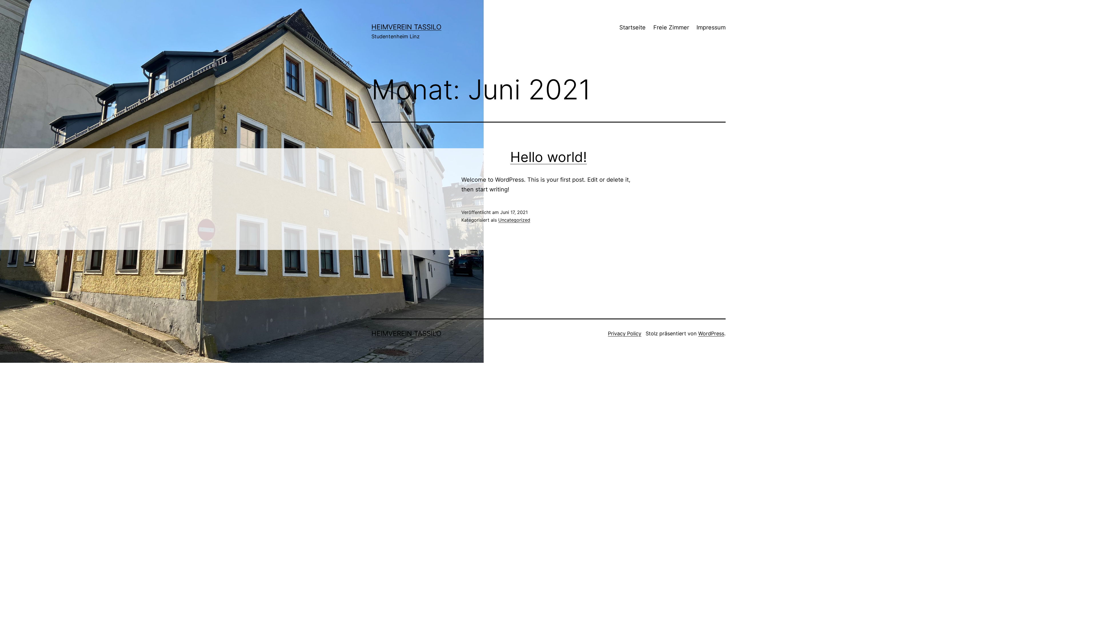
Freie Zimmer (671, 27)
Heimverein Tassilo (406, 27)
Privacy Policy (624, 333)
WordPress (711, 333)
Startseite (632, 27)
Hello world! (548, 157)
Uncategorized (514, 220)
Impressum (711, 27)
